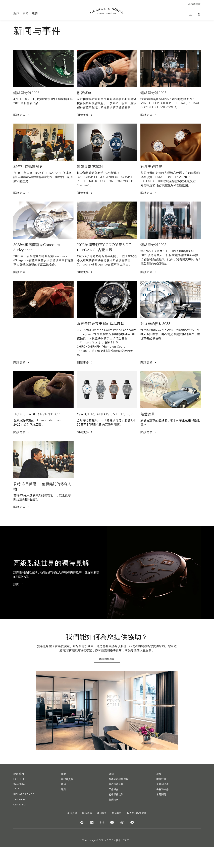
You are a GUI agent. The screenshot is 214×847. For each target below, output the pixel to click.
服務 (35, 13)
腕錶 (16, 13)
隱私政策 (87, 813)
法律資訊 (72, 813)
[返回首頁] (107, 11)
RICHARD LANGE (23, 794)
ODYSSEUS (20, 804)
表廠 (26, 13)
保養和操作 (162, 784)
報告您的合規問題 (137, 813)
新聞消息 (114, 799)
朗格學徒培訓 (116, 794)
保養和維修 (162, 789)
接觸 (63, 784)
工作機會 (114, 789)
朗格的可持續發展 (118, 779)
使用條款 (102, 813)
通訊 (63, 789)
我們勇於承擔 (116, 784)
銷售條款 (117, 813)
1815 (16, 789)
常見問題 (161, 794)
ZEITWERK (19, 799)
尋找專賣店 (67, 779)
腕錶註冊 (161, 779)
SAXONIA (19, 784)
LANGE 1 (18, 779)
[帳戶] (190, 14)
